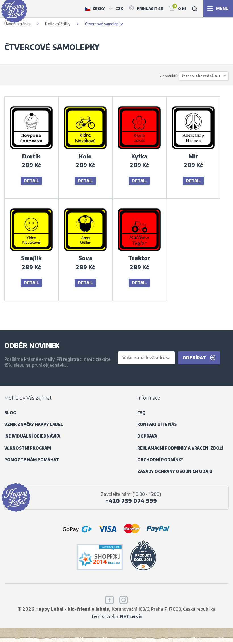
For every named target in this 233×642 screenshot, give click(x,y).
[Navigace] (218, 8)
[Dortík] (31, 148)
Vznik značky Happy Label (33, 424)
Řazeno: (201, 76)
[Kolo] (85, 148)
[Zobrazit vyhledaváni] (194, 8)
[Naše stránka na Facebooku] (109, 599)
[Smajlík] (31, 250)
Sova (85, 257)
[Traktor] (139, 250)
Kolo (85, 156)
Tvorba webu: (116, 616)
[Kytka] (139, 148)
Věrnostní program (27, 448)
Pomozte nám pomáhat (31, 459)
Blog (10, 412)
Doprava (147, 436)
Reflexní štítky (57, 23)
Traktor (139, 257)
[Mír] (193, 148)
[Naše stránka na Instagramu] (123, 599)
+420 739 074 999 (131, 500)
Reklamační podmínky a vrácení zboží (180, 448)
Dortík (31, 156)
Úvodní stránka (17, 23)
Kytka (139, 156)
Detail (31, 180)
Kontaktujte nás (157, 424)
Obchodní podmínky (160, 459)
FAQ (141, 412)
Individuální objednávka (32, 436)
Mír (193, 156)
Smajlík (31, 257)
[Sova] (85, 250)
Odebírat (194, 357)
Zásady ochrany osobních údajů (174, 471)
